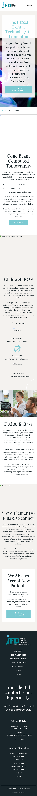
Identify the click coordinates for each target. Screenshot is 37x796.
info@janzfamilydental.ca (19, 735)
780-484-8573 (16, 706)
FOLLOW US (20, 740)
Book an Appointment (18, 614)
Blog (18, 670)
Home (4, 110)
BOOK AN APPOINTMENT (18, 89)
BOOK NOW (18, 222)
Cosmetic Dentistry (18, 659)
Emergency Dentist (18, 663)
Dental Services (18, 655)
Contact (18, 674)
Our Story (18, 651)
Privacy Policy (18, 793)
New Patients (18, 667)
